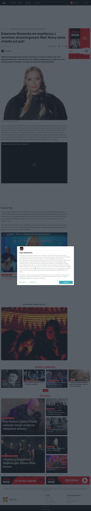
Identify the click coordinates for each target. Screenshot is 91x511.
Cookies (28, 278)
